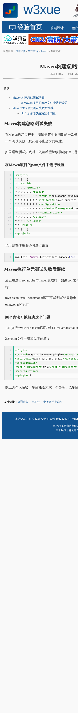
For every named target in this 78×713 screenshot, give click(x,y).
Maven (44, 51)
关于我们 (61, 430)
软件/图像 (33, 51)
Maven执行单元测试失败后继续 (32, 108)
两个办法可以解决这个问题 (38, 113)
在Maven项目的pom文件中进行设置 (44, 102)
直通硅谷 (22, 401)
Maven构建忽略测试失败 (28, 97)
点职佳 (36, 401)
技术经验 (21, 51)
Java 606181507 (59, 418)
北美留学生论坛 (52, 401)
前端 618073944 (38, 418)
